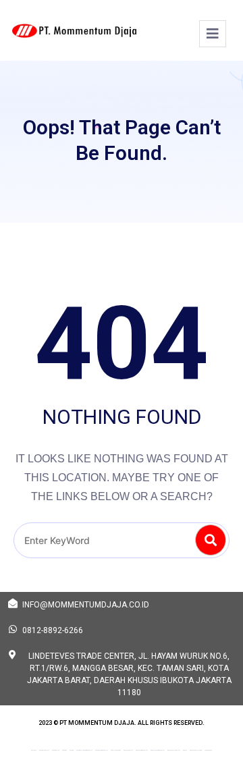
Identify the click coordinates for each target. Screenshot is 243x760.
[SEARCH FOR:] (122, 540)
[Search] (210, 539)
